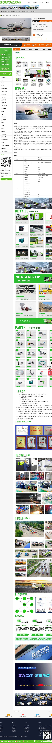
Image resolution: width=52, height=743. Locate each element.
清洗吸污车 (3, 117)
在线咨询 (7, 179)
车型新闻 (30, 49)
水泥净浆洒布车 (4, 139)
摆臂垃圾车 (3, 102)
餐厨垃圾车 (3, 97)
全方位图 (23, 49)
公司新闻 (14, 725)
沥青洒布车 (3, 136)
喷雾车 (19, 15)
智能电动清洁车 (4, 151)
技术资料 (14, 728)
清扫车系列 (23, 11)
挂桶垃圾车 (3, 99)
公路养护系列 (27, 11)
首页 (29, 2)
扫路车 (2, 122)
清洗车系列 (18, 11)
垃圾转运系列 (13, 11)
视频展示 (48, 2)
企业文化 (1, 727)
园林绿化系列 (7, 11)
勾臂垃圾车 (3, 94)
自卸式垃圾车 (4, 105)
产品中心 (41, 2)
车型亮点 (16, 49)
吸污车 (2, 114)
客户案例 (14, 731)
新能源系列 (33, 11)
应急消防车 (27, 731)
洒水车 (2, 80)
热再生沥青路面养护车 (6, 145)
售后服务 (36, 49)
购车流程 (43, 49)
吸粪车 (2, 111)
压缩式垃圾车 (4, 91)
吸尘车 (2, 128)
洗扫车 (2, 125)
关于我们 (35, 2)
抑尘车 (2, 85)
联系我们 (1, 731)
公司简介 (1, 725)
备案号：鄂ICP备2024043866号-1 (20, 736)
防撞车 (2, 142)
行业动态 (14, 727)
